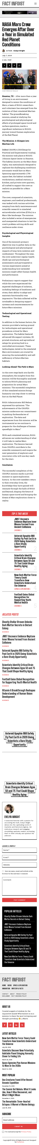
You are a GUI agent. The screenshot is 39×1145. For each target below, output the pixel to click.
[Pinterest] (14, 65)
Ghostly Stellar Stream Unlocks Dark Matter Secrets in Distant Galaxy (17, 625)
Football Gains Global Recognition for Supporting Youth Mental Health (24, 598)
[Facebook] (4, 65)
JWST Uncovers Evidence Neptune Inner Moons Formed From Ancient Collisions (25, 523)
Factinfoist (20, 1142)
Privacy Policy (26, 1132)
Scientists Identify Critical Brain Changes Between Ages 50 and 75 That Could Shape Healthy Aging (25, 561)
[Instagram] (10, 1025)
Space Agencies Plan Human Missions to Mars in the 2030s (18, 1064)
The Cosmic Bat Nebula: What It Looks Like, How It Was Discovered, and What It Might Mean (19, 1092)
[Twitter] (9, 65)
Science (18, 530)
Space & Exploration (22, 589)
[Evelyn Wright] (4, 50)
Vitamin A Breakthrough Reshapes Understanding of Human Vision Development (18, 693)
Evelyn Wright (19, 51)
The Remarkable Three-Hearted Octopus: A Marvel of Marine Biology (18, 1103)
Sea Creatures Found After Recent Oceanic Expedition (17, 1081)
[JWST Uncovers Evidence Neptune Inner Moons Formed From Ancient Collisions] (7, 522)
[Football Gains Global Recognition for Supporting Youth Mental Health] (7, 598)
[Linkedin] (16, 1025)
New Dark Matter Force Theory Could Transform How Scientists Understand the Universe (25, 580)
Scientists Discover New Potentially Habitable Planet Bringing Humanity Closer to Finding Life (18, 1053)
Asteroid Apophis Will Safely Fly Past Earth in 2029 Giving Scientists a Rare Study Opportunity (25, 541)
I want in (18, 1126)
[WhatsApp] (19, 65)
